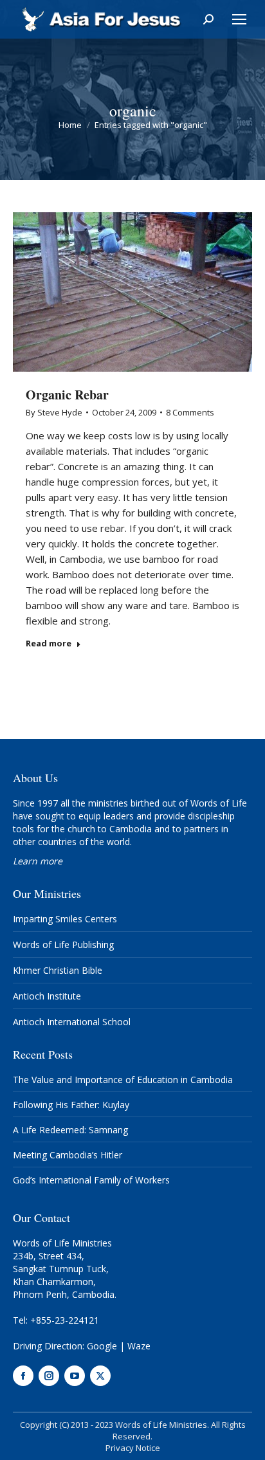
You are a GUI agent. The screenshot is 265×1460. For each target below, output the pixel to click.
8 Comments (190, 412)
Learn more (37, 861)
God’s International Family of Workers (91, 1180)
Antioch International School (72, 1022)
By (54, 412)
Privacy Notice (132, 1448)
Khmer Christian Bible (57, 970)
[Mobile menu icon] (239, 19)
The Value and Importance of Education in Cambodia (123, 1079)
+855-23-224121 (64, 1320)
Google (102, 1346)
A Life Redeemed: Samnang (70, 1130)
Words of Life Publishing (63, 944)
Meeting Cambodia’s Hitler (67, 1155)
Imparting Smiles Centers (65, 919)
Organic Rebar (67, 394)
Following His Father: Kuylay (71, 1105)
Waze (139, 1346)
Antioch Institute (47, 996)
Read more (48, 643)
